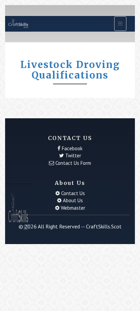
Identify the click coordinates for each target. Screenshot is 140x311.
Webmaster (72, 208)
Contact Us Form (72, 163)
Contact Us (72, 193)
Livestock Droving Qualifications (70, 69)
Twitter (72, 155)
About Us (72, 200)
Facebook (71, 148)
